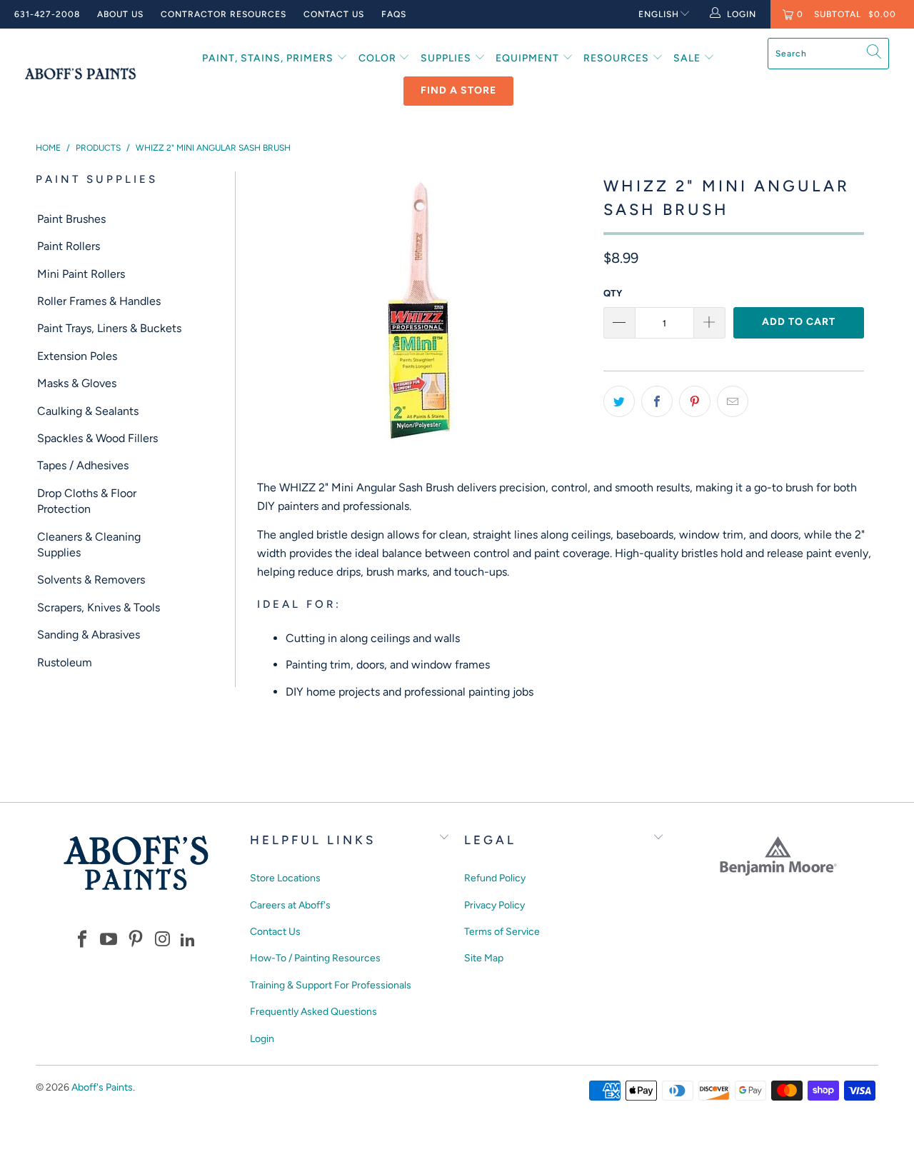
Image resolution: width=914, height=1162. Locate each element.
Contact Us (333, 14)
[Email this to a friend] (732, 401)
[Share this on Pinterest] (694, 401)
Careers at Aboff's (290, 905)
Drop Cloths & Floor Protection (86, 501)
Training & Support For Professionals (330, 985)
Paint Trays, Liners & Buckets (109, 328)
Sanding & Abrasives (88, 634)
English (658, 14)
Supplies (447, 58)
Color (378, 58)
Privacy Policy (494, 905)
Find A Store (458, 90)
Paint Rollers (68, 246)
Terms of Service (502, 932)
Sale (688, 58)
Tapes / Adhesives (83, 465)
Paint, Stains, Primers (269, 58)
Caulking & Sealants (88, 411)
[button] (82, 940)
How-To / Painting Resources (315, 958)
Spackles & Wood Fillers (97, 438)
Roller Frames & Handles (99, 301)
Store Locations (285, 878)
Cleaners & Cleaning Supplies (89, 544)
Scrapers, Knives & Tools (98, 607)
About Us (120, 14)
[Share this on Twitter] (619, 401)
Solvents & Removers (91, 579)
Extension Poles (77, 356)
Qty (612, 293)
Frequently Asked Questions (313, 1012)
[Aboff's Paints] (80, 74)
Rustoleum (64, 662)
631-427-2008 (47, 14)
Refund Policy (495, 878)
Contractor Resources (223, 14)
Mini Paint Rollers (81, 274)
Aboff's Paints (102, 1087)
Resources (617, 58)
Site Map (483, 958)
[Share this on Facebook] (657, 401)
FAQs (393, 14)
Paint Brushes (71, 219)
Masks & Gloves (76, 383)
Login (262, 1039)
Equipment (529, 58)
